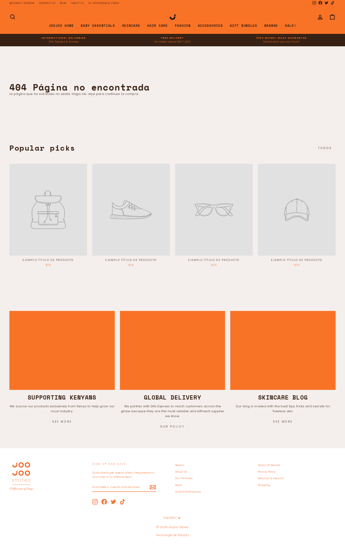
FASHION (183, 25)
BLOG (63, 3)
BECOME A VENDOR (21, 3)
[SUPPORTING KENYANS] (62, 350)
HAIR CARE (157, 25)
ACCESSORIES (210, 25)
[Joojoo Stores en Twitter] (113, 502)
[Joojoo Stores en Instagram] (95, 502)
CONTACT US (47, 3)
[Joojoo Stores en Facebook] (104, 502)
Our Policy (172, 426)
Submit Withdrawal (188, 492)
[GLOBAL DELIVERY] (172, 350)
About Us (181, 472)
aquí (91, 94)
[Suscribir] (153, 487)
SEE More (283, 422)
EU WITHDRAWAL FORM (103, 3)
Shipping (264, 485)
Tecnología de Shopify (172, 535)
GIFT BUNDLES (243, 25)
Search (179, 465)
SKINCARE (131, 25)
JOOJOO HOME (61, 25)
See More (62, 422)
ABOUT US (77, 3)
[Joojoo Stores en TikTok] (122, 502)
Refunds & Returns (271, 478)
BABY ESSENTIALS (98, 25)
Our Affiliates (184, 478)
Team (178, 485)
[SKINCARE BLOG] (283, 350)
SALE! (290, 25)
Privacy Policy (267, 472)
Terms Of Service (269, 465)
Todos (325, 148)
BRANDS (271, 25)
